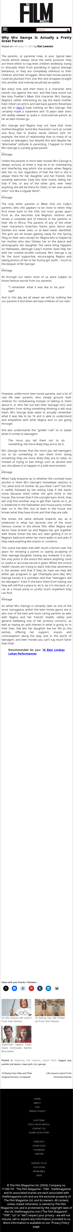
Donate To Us (39, 1163)
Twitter (39, 1153)
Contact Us (38, 1128)
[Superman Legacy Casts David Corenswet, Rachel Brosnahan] (16, 1034)
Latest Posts (49, 1060)
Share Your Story (39, 1132)
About (37, 1102)
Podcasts (39, 1141)
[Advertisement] (36, 347)
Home (37, 1098)
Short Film (39, 1145)
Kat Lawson (45, 46)
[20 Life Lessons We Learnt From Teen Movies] (16, 1007)
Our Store (39, 1167)
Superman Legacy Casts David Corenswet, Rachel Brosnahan (16, 1048)
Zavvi (39, 1175)
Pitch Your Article (39, 1124)
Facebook (39, 1149)
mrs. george (39, 1064)
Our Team (38, 1120)
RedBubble (39, 1171)
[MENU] (4, 30)
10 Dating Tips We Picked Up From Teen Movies (50, 1019)
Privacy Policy (37, 1111)
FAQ (37, 1106)
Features (19, 1060)
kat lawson (15, 1064)
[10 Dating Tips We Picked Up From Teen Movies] (50, 1007)
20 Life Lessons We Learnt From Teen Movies (16, 1019)
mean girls (27, 1064)
